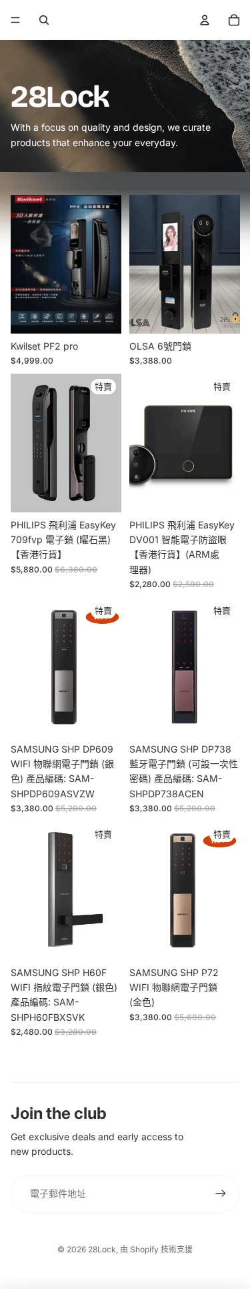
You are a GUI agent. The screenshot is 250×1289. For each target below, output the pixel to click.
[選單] (15, 20)
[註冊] (220, 1193)
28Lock (102, 1249)
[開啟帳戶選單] (204, 20)
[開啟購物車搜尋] (44, 20)
